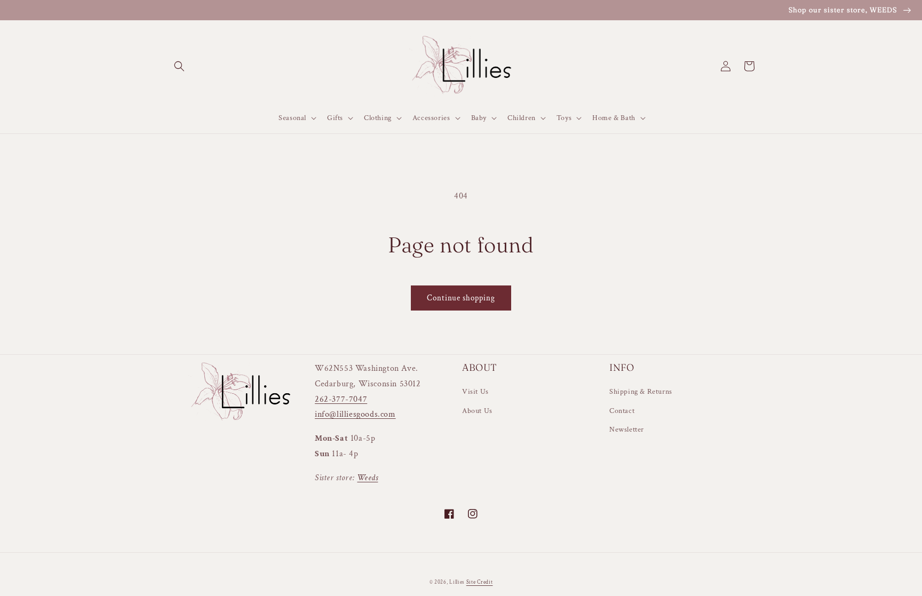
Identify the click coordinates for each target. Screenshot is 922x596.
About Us (477, 411)
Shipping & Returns (640, 391)
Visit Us (475, 391)
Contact (621, 411)
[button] (179, 66)
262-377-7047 (341, 399)
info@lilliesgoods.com (355, 414)
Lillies (457, 582)
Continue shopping (461, 298)
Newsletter (626, 429)
